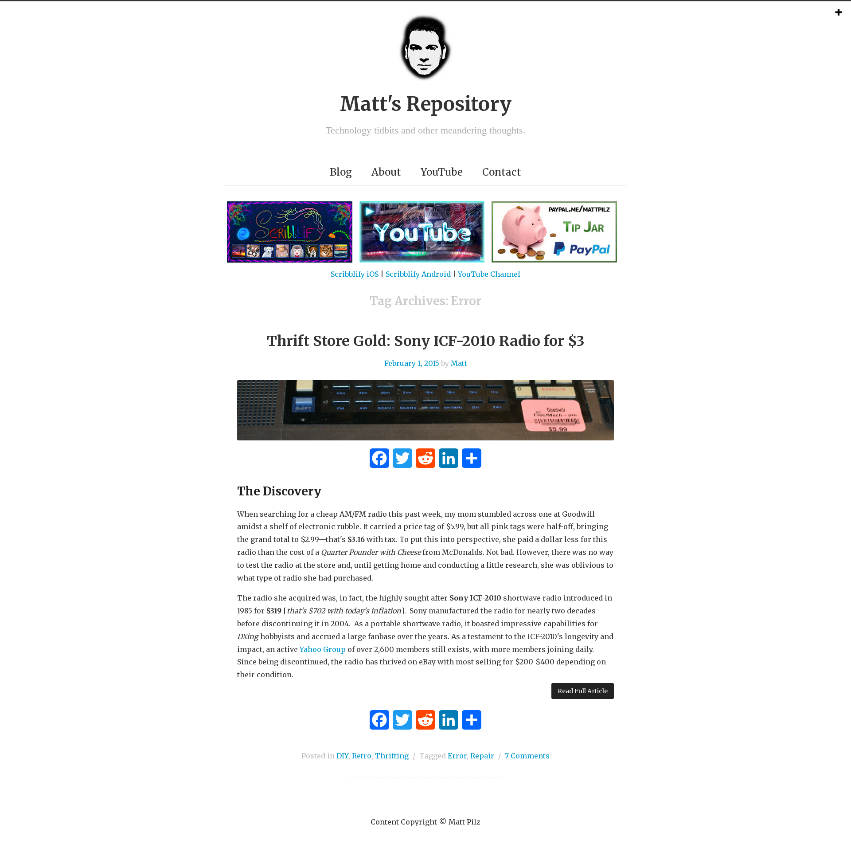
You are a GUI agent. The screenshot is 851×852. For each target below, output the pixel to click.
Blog (341, 172)
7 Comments (527, 755)
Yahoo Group (323, 649)
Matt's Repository (425, 104)
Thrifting (392, 755)
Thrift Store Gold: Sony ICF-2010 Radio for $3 (426, 341)
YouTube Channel (489, 274)
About (386, 172)
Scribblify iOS (355, 274)
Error (457, 755)
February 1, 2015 (411, 363)
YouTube (442, 172)
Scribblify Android (418, 274)
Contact (501, 172)
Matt (459, 363)
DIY (342, 755)
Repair (482, 755)
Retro (361, 755)
